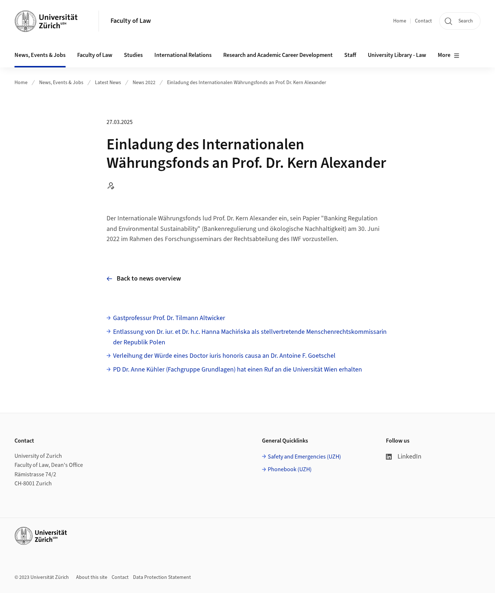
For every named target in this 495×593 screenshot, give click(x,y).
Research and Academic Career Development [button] (278, 55)
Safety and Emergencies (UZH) (304, 457)
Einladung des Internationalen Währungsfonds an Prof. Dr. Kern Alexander (246, 82)
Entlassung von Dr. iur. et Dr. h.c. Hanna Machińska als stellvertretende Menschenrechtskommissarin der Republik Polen (250, 337)
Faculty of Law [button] (94, 55)
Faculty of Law (131, 20)
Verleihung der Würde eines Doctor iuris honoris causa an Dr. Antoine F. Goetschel (224, 355)
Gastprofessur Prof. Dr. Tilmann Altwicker (169, 318)
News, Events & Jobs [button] (40, 55)
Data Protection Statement (162, 577)
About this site (91, 577)
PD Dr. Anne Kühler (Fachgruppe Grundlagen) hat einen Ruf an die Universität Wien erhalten (237, 369)
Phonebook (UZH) (290, 469)
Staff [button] (350, 55)
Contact (423, 21)
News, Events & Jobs (61, 82)
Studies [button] (133, 55)
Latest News (108, 82)
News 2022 (144, 82)
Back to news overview (149, 278)
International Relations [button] (183, 55)
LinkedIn (409, 456)
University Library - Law (397, 55)
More (444, 55)
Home (399, 21)
